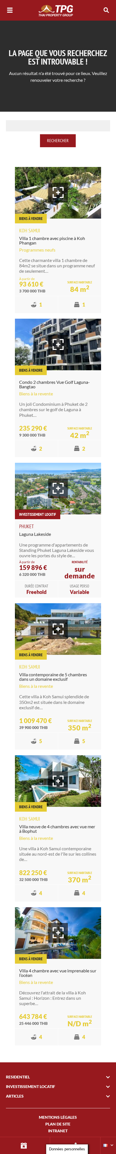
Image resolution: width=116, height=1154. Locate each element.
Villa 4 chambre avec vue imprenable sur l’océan (57, 973)
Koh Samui (29, 230)
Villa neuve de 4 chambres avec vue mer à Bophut (57, 829)
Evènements (25, 1145)
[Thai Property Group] (58, 10)
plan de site (57, 1124)
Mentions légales (58, 1117)
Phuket (26, 526)
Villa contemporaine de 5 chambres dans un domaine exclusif (53, 677)
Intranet (58, 1130)
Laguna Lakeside (35, 534)
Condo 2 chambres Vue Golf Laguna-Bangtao (54, 384)
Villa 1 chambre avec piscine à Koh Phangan (52, 240)
